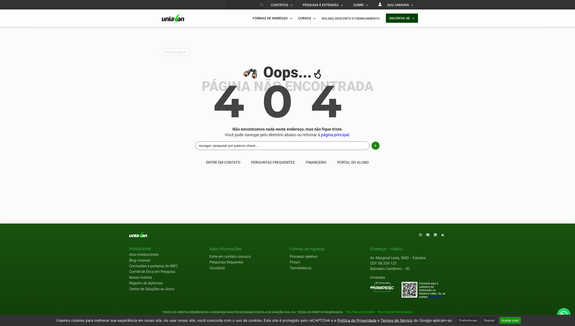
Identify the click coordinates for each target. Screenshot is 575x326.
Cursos (305, 18)
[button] (140, 249)
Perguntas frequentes (226, 262)
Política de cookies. (361, 312)
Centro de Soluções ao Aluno (152, 289)
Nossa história (140, 277)
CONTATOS (280, 5)
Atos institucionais (144, 254)
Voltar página (174, 52)
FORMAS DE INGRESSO (271, 18)
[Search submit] (376, 146)
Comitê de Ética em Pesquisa (152, 271)
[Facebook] (428, 235)
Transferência (300, 268)
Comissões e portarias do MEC (153, 266)
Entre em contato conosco (230, 256)
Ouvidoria (217, 268)
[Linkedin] (435, 235)
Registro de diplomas (146, 283)
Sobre (359, 5)
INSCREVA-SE (400, 18)
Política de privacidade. (394, 312)
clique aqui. (435, 297)
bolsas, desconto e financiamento (351, 18)
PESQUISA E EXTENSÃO (321, 5)
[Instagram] (420, 235)
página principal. (335, 135)
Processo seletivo (303, 256)
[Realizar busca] (262, 5)
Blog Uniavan (139, 260)
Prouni (295, 262)
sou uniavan (398, 5)
